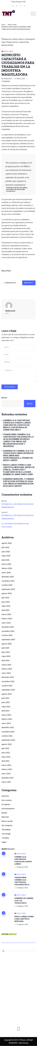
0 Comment (6, 81)
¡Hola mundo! (7, 527)
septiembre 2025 (8, 589)
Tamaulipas (6, 829)
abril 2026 (5, 560)
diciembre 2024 (8, 627)
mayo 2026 (6, 556)
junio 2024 (6, 652)
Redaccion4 (8, 79)
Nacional (5, 817)
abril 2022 (5, 761)
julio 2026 (5, 547)
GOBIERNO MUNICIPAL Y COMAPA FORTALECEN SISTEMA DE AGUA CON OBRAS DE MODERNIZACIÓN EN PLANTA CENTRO (18, 482)
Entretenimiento (8, 809)
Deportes (5, 796)
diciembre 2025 (8, 577)
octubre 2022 (7, 736)
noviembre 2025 (8, 581)
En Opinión (6, 804)
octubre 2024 (7, 635)
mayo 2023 (6, 707)
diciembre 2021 (8, 778)
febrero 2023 (7, 719)
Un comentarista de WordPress (14, 524)
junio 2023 (6, 702)
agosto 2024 (7, 644)
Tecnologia (6, 834)
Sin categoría (7, 825)
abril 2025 (5, 610)
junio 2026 (6, 552)
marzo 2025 (6, 614)
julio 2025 (5, 598)
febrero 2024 (7, 669)
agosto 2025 (7, 593)
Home (3, 24)
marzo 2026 (6, 564)
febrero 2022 (7, 769)
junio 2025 (6, 602)
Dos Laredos (7, 800)
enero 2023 (6, 723)
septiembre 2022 (8, 740)
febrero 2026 (7, 568)
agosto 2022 (7, 744)
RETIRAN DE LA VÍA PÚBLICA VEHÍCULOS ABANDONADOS (17, 505)
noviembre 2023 (8, 681)
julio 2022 (5, 748)
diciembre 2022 (8, 727)
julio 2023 (5, 698)
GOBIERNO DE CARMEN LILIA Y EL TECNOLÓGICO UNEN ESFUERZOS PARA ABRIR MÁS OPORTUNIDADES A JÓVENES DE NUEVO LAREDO (18, 455)
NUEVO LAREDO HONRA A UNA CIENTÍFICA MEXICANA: (24, 919)
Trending (5, 838)
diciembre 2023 (8, 677)
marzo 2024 (6, 665)
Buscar (4, 398)
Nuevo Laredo (12, 24)
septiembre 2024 (8, 639)
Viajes (4, 842)
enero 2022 (6, 774)
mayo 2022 (6, 757)
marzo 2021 (6, 782)
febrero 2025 (7, 619)
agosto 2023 (7, 694)
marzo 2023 (6, 715)
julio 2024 (5, 648)
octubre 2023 (7, 686)
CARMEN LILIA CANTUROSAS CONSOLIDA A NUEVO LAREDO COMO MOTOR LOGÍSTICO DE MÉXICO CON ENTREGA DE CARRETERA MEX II (17, 425)
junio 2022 (6, 753)
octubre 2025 (7, 585)
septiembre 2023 (8, 690)
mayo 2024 (6, 656)
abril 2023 (5, 711)
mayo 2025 (6, 606)
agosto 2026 (7, 543)
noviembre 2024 (8, 631)
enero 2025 (6, 623)
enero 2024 (6, 673)
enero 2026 (6, 573)
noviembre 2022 (8, 732)
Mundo (4, 813)
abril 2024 (5, 660)
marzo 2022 (6, 765)
